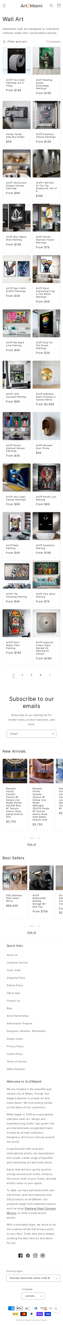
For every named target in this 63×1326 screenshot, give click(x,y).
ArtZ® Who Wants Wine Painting (16, 238)
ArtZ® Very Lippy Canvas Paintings (16, 498)
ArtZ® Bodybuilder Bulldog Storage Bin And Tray (39, 901)
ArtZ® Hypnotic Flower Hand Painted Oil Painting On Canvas (45, 648)
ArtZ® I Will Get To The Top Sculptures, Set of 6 (46, 186)
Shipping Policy (16, 977)
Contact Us (13, 1000)
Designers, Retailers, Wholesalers (26, 1031)
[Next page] (49, 675)
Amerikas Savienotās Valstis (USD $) (30, 1278)
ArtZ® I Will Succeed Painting (16, 395)
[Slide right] (39, 838)
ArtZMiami (27, 1320)
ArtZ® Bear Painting (12, 546)
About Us (12, 954)
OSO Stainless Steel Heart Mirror (14, 898)
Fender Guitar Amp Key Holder (15, 135)
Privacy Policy (15, 1046)
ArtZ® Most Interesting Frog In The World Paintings (45, 292)
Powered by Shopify (39, 1320)
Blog (9, 1008)
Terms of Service (17, 1061)
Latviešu (29, 1295)
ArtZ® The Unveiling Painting (16, 595)
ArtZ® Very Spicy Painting (45, 595)
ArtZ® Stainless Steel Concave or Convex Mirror (46, 397)
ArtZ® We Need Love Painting (15, 344)
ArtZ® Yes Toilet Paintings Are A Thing (15, 83)
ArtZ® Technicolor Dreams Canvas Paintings (16, 185)
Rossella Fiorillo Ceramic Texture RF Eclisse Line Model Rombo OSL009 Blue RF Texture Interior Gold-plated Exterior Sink (14, 802)
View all (31, 844)
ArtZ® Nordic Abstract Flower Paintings (45, 239)
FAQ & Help (13, 993)
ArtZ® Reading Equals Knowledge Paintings (44, 84)
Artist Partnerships (18, 1015)
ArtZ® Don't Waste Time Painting (12, 645)
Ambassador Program (19, 1023)
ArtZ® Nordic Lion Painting (46, 498)
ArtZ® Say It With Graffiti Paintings (16, 289)
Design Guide (15, 1038)
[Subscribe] (52, 734)
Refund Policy (15, 985)
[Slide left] (24, 838)
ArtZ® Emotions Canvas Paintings (46, 135)
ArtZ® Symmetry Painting (45, 546)
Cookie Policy (15, 1053)
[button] (4, 5)
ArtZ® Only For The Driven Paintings (44, 345)
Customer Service (17, 962)
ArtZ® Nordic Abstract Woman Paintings (15, 448)
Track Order (14, 970)
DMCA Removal (16, 1069)
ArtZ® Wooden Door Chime (44, 447)
